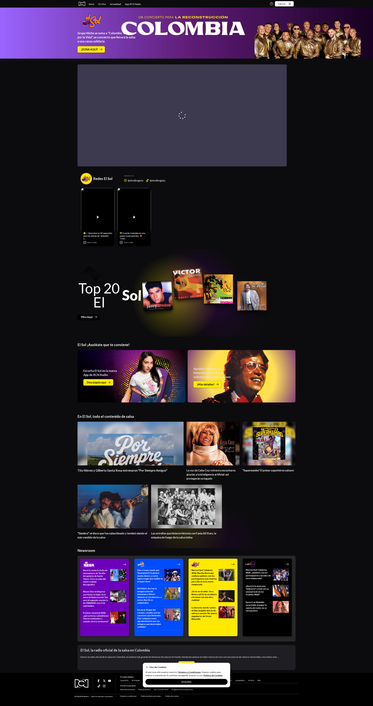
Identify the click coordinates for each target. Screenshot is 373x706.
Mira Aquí (87, 317)
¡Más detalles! (205, 384)
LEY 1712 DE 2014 (161, 689)
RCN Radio (136, 680)
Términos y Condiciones (189, 672)
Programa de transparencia (182, 689)
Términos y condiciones (128, 696)
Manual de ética (144, 689)
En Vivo (102, 4)
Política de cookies (172, 696)
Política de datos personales (151, 696)
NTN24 (251, 680)
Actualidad (115, 4)
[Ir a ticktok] (99, 680)
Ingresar (282, 3)
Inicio (91, 4)
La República (240, 680)
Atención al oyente (127, 689)
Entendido (186, 681)
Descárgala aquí (96, 382)
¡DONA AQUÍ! (89, 49)
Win (259, 680)
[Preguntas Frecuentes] (271, 4)
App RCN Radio (133, 4)
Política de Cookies (213, 675)
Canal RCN (124, 680)
